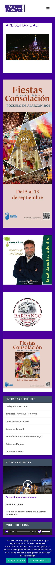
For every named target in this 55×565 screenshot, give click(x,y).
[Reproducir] (6, 531)
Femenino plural (14, 504)
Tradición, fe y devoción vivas (21, 414)
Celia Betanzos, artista (17, 421)
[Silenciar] (39, 531)
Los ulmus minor (14, 451)
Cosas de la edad (15, 429)
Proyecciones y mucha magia (21, 497)
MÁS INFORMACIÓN (39, 560)
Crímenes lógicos (15, 444)
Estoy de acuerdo (16, 560)
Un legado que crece (16, 406)
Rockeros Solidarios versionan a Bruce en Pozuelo (26, 513)
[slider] (46, 531)
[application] (27, 532)
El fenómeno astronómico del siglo (24, 436)
